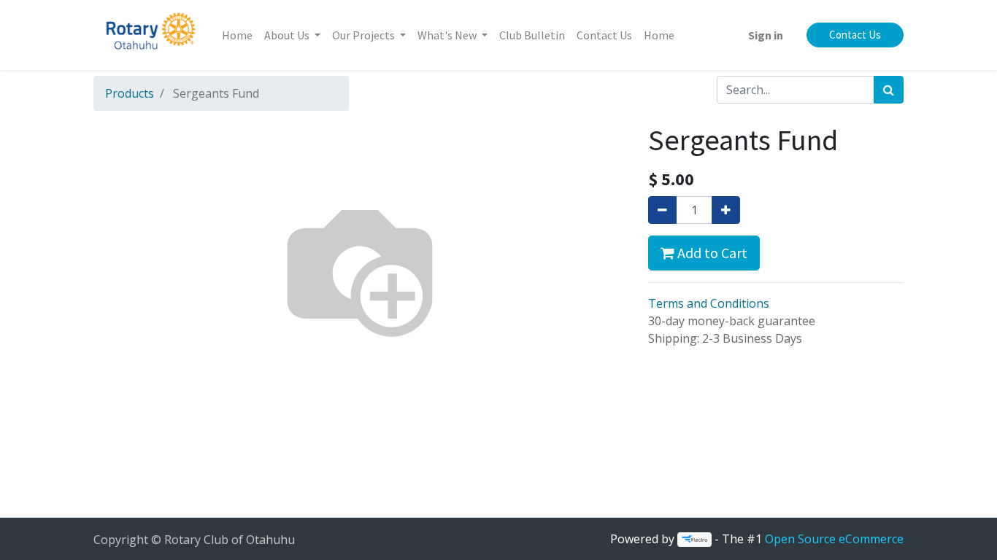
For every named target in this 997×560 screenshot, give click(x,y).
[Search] (889, 90)
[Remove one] (662, 210)
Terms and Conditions (708, 303)
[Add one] (726, 210)
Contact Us (855, 35)
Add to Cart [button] (710, 253)
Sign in (765, 35)
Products (129, 93)
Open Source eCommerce (834, 539)
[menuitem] (237, 35)
